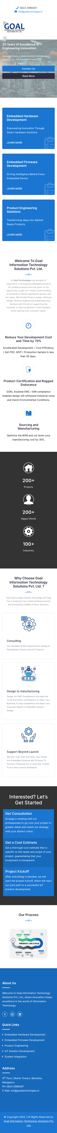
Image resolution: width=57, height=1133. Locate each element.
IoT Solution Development (20, 1051)
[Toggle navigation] (5, 38)
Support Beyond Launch (23, 751)
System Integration (15, 1056)
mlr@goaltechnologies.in (30, 11)
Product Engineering (16, 1045)
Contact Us (28, 68)
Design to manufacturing (23, 691)
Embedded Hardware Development (25, 1034)
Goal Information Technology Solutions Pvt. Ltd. (29, 1123)
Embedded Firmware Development (25, 1040)
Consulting (14, 640)
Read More (28, 75)
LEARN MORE (14, 142)
